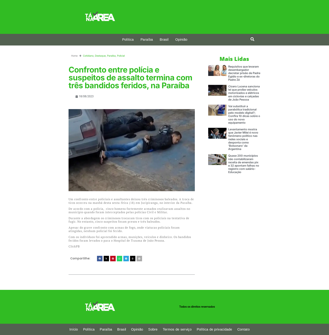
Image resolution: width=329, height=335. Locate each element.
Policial (121, 55)
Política (128, 39)
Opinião (181, 39)
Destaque (100, 55)
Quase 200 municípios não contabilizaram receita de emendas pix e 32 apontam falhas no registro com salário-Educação (243, 164)
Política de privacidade (214, 329)
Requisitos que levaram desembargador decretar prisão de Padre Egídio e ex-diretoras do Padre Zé (244, 73)
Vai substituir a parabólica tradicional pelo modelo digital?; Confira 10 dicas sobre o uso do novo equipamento (244, 114)
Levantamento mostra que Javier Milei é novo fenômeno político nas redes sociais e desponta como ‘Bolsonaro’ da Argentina (243, 139)
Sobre (153, 329)
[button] (252, 39)
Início (73, 329)
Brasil (164, 39)
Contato (243, 329)
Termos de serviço (177, 329)
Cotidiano (88, 55)
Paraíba (147, 39)
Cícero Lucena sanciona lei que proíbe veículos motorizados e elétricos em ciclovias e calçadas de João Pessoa (244, 93)
